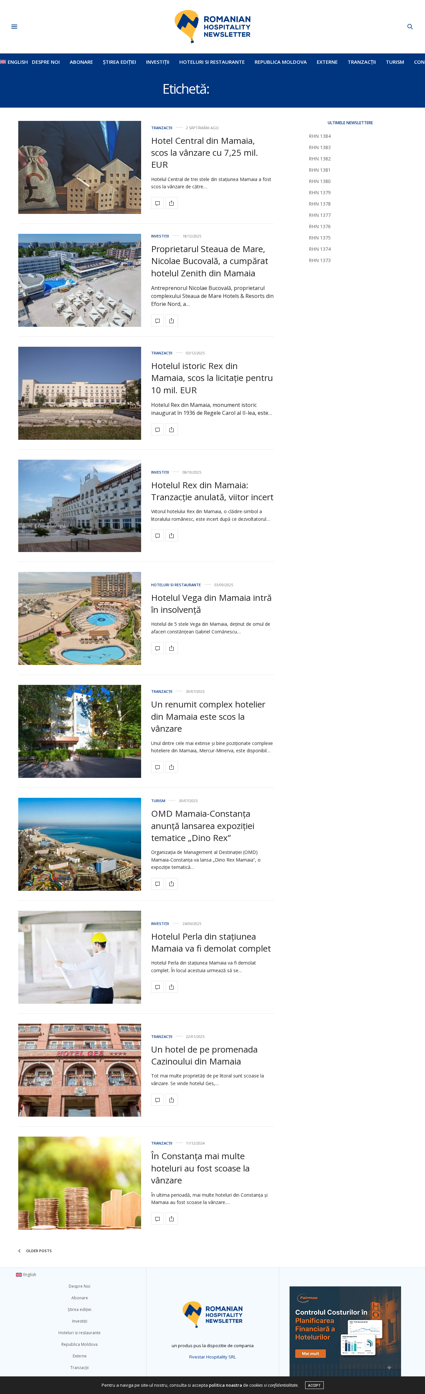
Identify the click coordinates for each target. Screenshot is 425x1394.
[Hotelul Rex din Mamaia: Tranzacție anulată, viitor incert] (79, 506)
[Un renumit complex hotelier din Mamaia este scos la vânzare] (79, 731)
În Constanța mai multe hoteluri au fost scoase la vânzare (200, 1168)
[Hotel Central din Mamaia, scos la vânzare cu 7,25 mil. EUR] (79, 167)
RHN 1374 (320, 249)
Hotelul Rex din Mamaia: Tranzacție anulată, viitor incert (212, 491)
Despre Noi (46, 61)
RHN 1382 (320, 158)
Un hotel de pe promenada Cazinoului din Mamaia (204, 1055)
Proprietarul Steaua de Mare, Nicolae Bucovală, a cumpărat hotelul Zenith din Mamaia (209, 261)
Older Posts (38, 1250)
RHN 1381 (320, 170)
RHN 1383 (320, 147)
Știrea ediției (119, 61)
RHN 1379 (320, 192)
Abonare (81, 61)
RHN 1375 (320, 237)
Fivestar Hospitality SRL (212, 1357)
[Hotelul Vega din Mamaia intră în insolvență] (79, 618)
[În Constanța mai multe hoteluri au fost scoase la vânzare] (79, 1183)
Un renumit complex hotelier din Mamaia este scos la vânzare (208, 716)
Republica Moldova (281, 61)
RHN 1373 (320, 260)
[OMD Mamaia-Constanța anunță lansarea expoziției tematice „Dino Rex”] (79, 844)
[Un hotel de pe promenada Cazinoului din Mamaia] (79, 1070)
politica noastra (225, 1385)
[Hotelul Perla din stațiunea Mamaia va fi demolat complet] (79, 957)
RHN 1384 (320, 136)
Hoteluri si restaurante (212, 61)
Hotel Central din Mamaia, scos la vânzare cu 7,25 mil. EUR (204, 153)
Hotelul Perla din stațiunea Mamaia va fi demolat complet (211, 942)
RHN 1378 (320, 204)
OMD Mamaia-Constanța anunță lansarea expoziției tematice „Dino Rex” (202, 825)
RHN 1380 (320, 181)
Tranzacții (362, 61)
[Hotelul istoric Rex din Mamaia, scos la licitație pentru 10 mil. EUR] (79, 393)
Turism (395, 61)
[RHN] (212, 26)
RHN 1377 (320, 215)
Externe (327, 61)
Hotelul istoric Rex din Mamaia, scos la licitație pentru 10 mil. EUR (212, 378)
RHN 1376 (320, 226)
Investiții (157, 61)
